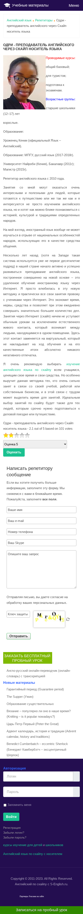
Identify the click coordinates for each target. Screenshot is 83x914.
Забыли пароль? (14, 837)
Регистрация (12, 827)
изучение (19, 845)
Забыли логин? (13, 832)
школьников (54, 845)
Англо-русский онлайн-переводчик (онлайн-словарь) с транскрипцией (39, 673)
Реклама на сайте (36, 896)
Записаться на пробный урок (41, 910)
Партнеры (24, 896)
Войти (11, 817)
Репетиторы (44, 20)
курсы (7, 845)
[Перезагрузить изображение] (68, 619)
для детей (34, 845)
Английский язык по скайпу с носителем (32, 854)
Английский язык (19, 20)
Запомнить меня (19, 805)
